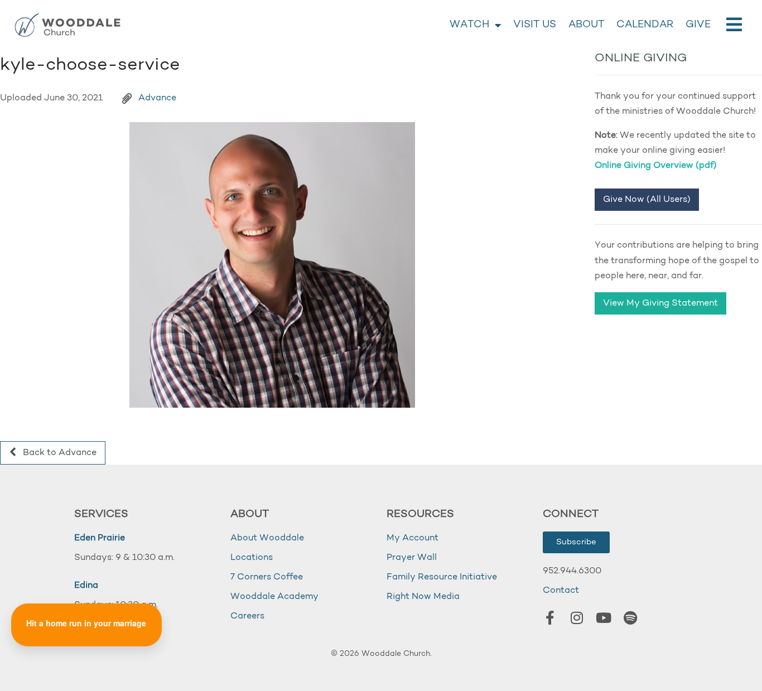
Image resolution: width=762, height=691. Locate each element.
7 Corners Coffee (266, 577)
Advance (157, 98)
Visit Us (534, 25)
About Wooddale (267, 538)
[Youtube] (603, 617)
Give (698, 25)
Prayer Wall (412, 557)
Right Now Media (423, 596)
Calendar (644, 25)
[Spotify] (630, 617)
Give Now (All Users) (647, 199)
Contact (561, 590)
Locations (251, 557)
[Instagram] (577, 617)
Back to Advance (59, 452)
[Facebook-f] (550, 617)
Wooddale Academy (274, 596)
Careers (247, 616)
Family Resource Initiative (442, 577)
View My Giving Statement (660, 303)
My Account (412, 538)
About (586, 25)
